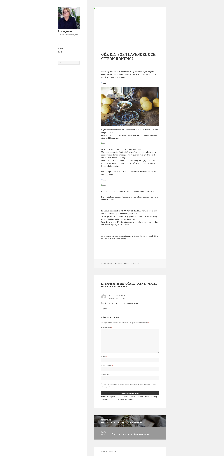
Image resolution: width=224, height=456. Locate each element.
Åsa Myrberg (65, 31)
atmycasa (119, 263)
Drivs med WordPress (108, 451)
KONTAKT (61, 48)
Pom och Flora (122, 72)
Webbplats (105, 375)
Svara (104, 309)
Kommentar (106, 328)
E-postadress (107, 366)
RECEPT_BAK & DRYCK (132, 263)
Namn (104, 357)
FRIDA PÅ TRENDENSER (130, 211)
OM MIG (60, 52)
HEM (59, 45)
